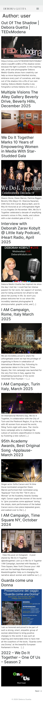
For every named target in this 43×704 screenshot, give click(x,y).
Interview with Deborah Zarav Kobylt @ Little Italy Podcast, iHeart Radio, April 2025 (21, 232)
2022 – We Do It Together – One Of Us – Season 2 (20, 657)
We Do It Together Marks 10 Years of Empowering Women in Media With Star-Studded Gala (19, 146)
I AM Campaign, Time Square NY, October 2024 (20, 520)
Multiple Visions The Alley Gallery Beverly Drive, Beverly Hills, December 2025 (19, 99)
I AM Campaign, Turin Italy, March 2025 (20, 386)
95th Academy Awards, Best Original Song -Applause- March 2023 (20, 448)
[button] (38, 9)
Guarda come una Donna (17, 582)
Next (38, 691)
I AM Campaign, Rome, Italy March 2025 (17, 314)
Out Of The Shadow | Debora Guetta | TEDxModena (20, 27)
